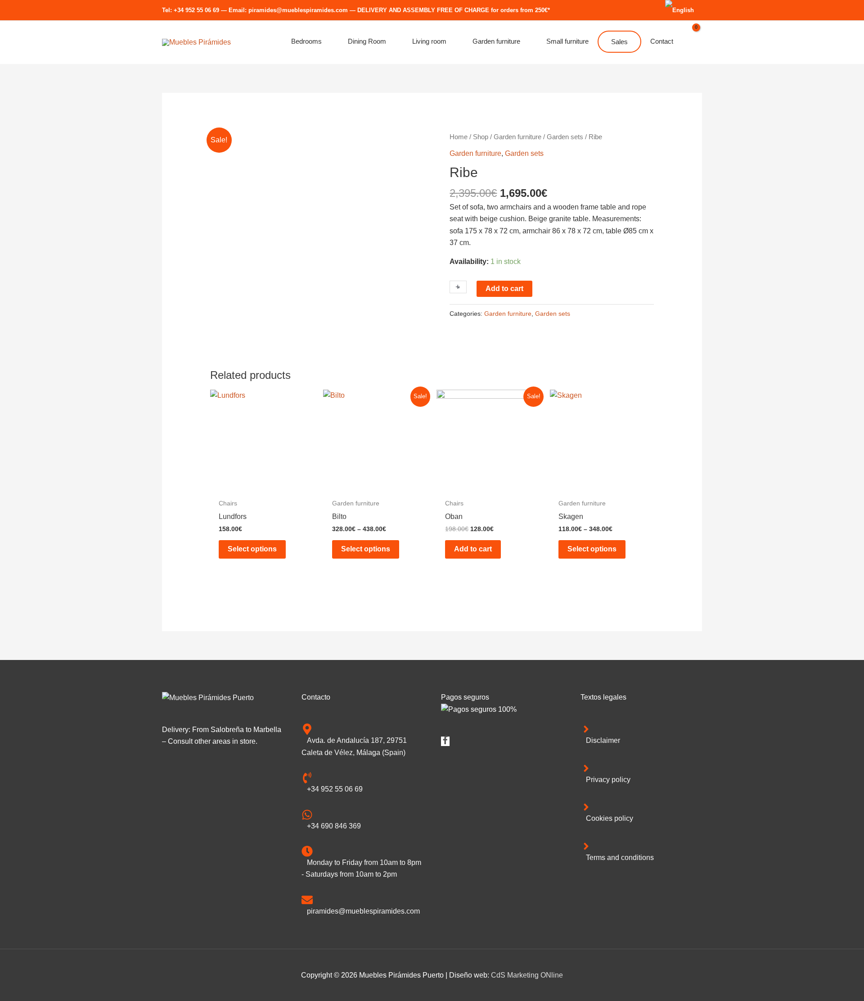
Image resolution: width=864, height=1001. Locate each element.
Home (459, 137)
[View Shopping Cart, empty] (692, 42)
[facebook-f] (445, 742)
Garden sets (565, 137)
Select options (252, 549)
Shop (480, 137)
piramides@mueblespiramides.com (298, 10)
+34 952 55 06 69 (196, 10)
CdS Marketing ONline (527, 975)
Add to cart (504, 288)
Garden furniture (517, 137)
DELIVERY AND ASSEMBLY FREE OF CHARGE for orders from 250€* (453, 10)
